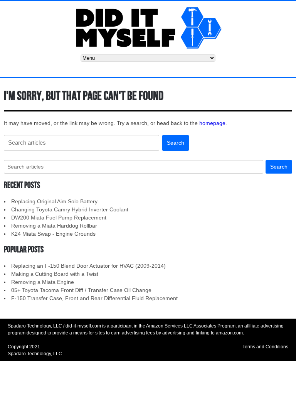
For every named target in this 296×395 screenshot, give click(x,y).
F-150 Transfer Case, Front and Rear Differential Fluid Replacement (94, 298)
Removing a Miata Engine (42, 282)
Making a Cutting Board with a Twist (54, 274)
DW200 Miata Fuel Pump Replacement (58, 217)
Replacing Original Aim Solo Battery (54, 201)
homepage (212, 123)
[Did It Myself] (148, 27)
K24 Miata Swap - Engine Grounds (53, 234)
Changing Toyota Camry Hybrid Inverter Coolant (69, 209)
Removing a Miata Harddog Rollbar (54, 226)
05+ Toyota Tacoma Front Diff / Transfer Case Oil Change (81, 290)
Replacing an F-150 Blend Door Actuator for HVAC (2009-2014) (88, 266)
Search (175, 143)
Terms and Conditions (265, 346)
